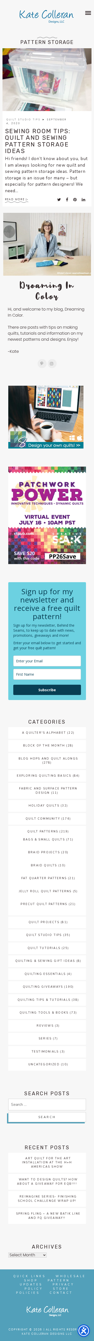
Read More (15, 199)
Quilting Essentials (45, 974)
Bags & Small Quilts (44, 839)
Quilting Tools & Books (44, 1013)
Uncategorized (44, 1064)
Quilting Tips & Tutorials (44, 1000)
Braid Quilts (44, 865)
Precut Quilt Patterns (44, 904)
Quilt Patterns (42, 831)
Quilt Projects (44, 922)
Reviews (45, 1026)
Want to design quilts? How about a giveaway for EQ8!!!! (47, 1182)
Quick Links (29, 1276)
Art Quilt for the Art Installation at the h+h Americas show (47, 1163)
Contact (61, 1293)
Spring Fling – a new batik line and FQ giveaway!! (48, 1216)
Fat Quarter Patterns (44, 878)
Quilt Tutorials (44, 948)
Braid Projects (44, 852)
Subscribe (47, 689)
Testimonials (45, 1052)
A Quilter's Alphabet (44, 733)
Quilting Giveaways (43, 987)
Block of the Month (44, 746)
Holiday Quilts (44, 806)
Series (45, 1038)
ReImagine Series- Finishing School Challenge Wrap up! (47, 1199)
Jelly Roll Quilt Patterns (45, 891)
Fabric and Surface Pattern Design (48, 791)
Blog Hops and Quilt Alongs (48, 759)
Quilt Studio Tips (24, 119)
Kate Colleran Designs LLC (47, 1333)
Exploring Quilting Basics (44, 776)
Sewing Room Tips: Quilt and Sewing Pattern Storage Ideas (38, 141)
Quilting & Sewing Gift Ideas (45, 961)
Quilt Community (43, 819)
